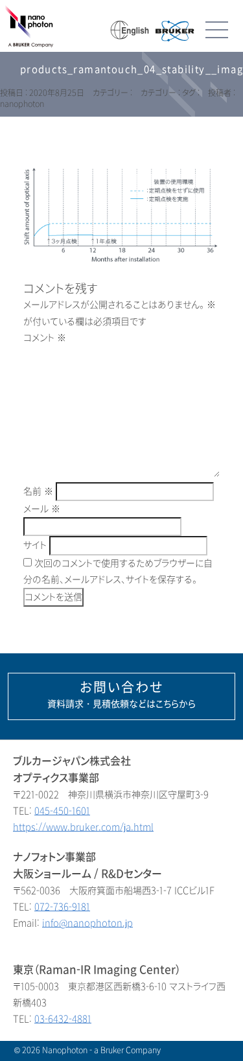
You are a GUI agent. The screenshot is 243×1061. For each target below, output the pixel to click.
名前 (38, 491)
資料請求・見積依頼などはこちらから (121, 694)
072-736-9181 (62, 907)
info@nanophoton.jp (87, 923)
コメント (44, 338)
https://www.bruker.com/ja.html (83, 827)
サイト (35, 545)
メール (41, 509)
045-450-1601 (62, 811)
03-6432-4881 (62, 1019)
